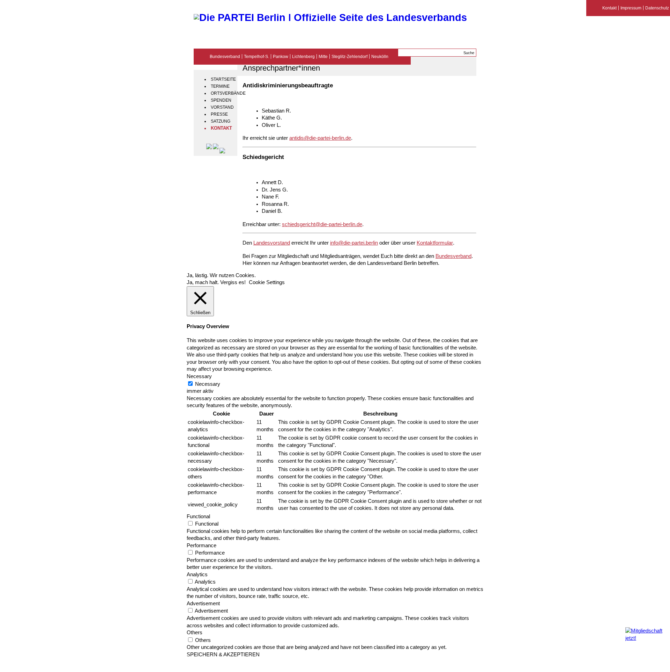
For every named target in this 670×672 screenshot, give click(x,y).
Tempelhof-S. (256, 56)
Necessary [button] (199, 376)
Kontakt (221, 128)
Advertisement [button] (203, 603)
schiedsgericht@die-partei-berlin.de (322, 224)
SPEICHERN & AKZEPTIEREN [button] (223, 654)
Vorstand (222, 107)
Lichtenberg (303, 56)
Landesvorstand (271, 243)
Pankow (280, 56)
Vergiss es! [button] (233, 282)
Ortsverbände (223, 93)
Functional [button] (198, 516)
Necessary (207, 384)
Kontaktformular (435, 243)
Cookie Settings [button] (267, 282)
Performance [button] (201, 545)
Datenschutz (657, 8)
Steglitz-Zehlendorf (349, 56)
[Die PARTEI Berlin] (330, 17)
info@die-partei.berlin (354, 243)
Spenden (221, 100)
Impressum (630, 8)
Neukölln (379, 56)
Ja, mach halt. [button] (203, 282)
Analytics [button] (197, 574)
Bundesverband (225, 56)
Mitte (323, 56)
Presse (219, 114)
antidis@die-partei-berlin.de (320, 138)
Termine (220, 86)
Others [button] (194, 632)
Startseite (223, 79)
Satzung (220, 121)
